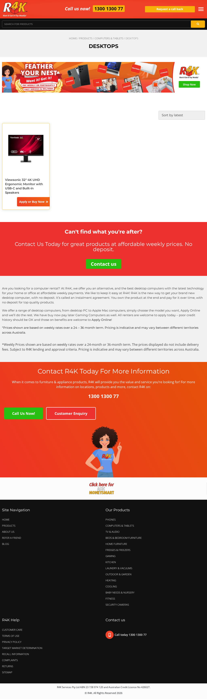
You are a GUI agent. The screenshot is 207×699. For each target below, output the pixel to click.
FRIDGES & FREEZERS (118, 550)
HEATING (111, 580)
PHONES (111, 519)
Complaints (10, 660)
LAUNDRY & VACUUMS (119, 568)
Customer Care (12, 630)
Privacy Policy (11, 642)
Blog (5, 544)
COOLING (111, 586)
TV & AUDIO (112, 532)
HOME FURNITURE (116, 544)
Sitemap (7, 672)
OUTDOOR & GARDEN (118, 574)
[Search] (198, 24)
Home (73, 38)
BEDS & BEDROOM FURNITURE (124, 538)
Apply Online (101, 320)
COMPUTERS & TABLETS (109, 38)
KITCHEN (111, 562)
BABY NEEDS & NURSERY (120, 592)
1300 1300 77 (108, 8)
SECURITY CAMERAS (117, 604)
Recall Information (15, 654)
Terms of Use (10, 636)
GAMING (110, 556)
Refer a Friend (11, 538)
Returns (7, 666)
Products (85, 38)
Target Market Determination (22, 648)
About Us (8, 532)
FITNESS (110, 598)
